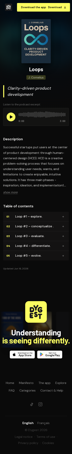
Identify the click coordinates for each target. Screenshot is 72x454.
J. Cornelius (36, 77)
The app (44, 383)
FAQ (12, 390)
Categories (27, 390)
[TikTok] (32, 404)
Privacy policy (28, 443)
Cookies (48, 443)
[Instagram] (40, 404)
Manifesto (26, 383)
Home (10, 383)
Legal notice (24, 437)
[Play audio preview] (11, 117)
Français (43, 423)
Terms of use (45, 437)
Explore (60, 383)
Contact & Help (51, 390)
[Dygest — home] (8, 7)
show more (10, 192)
